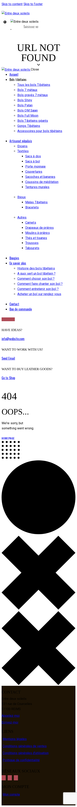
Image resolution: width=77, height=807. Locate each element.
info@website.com (13, 338)
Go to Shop (8, 377)
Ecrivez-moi (10, 722)
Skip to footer (33, 4)
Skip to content (12, 4)
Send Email (8, 358)
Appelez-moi (11, 716)
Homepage (8, 438)
